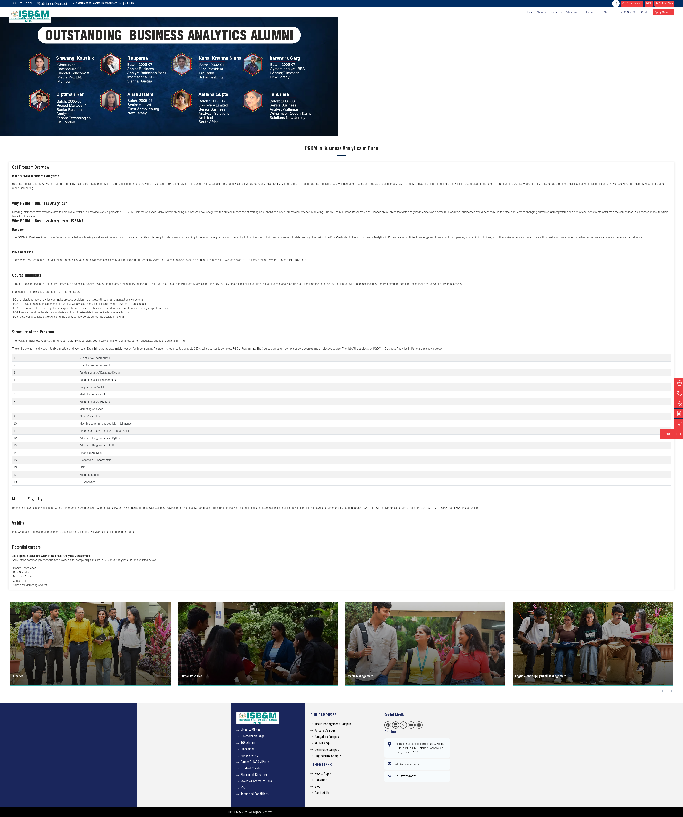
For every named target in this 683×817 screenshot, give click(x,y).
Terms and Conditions (255, 794)
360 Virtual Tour (664, 3)
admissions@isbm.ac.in (54, 4)
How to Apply (323, 774)
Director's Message (252, 737)
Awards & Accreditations (256, 781)
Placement (247, 749)
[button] (670, 691)
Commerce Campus (327, 750)
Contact (645, 12)
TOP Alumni (248, 743)
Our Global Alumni (632, 3)
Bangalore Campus (327, 737)
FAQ (243, 788)
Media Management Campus (333, 724)
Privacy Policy (249, 756)
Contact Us (322, 793)
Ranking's (321, 780)
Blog (317, 787)
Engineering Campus (328, 756)
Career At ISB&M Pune (255, 762)
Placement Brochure (254, 775)
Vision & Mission (251, 730)
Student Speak (250, 769)
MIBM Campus (324, 743)
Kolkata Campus (325, 731)
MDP (649, 3)
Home (529, 12)
